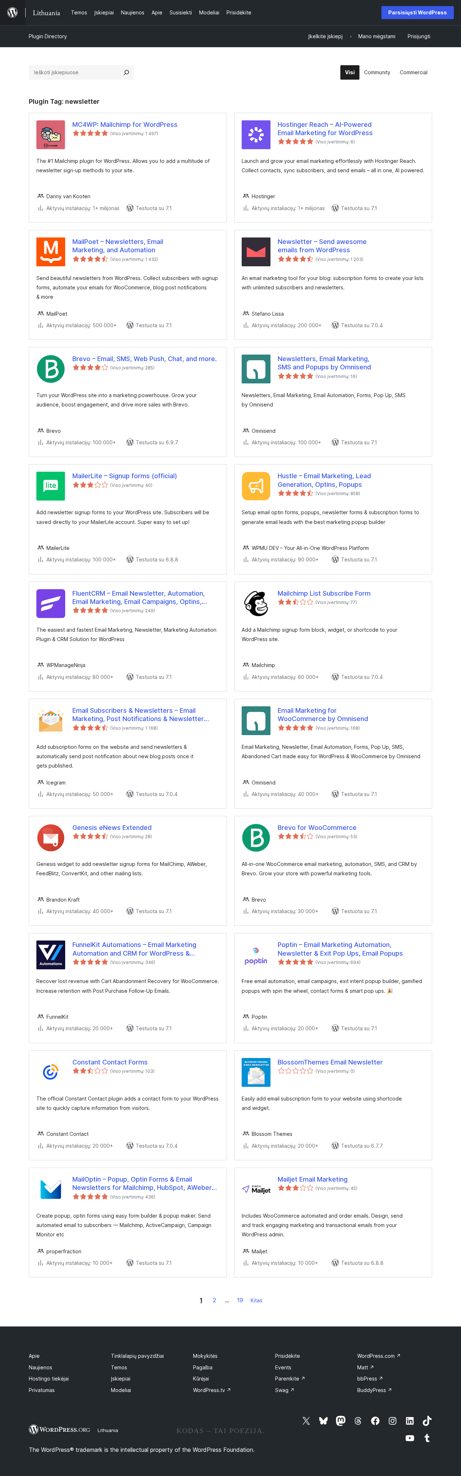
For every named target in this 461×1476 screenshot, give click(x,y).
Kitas (257, 1300)
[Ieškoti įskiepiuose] (126, 72)
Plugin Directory (48, 36)
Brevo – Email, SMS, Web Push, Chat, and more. (144, 359)
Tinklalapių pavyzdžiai (137, 1356)
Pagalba (202, 1367)
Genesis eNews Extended (112, 827)
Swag (285, 1390)
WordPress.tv (212, 1390)
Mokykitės (205, 1356)
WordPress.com (379, 1356)
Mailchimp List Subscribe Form (324, 593)
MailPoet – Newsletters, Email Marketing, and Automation (117, 246)
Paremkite (290, 1378)
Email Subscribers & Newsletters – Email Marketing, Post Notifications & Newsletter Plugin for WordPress (138, 715)
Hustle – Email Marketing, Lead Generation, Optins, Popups (324, 480)
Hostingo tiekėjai (49, 1378)
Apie (34, 1356)
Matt (365, 1367)
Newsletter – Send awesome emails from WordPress (322, 246)
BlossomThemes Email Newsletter (330, 1062)
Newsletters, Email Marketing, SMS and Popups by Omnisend (324, 363)
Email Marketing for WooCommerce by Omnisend (323, 715)
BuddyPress (374, 1390)
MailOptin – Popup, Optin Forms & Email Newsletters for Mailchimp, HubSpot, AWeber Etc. (142, 1183)
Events (283, 1367)
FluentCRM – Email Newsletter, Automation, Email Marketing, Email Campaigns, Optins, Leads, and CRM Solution (138, 598)
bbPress (370, 1378)
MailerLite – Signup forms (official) (124, 476)
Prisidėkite (287, 1356)
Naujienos (40, 1367)
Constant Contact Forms (110, 1062)
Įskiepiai (120, 1378)
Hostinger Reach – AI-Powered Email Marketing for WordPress (325, 129)
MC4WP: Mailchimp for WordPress (125, 124)
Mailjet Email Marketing (313, 1179)
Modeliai (121, 1390)
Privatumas (42, 1390)
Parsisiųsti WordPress (417, 12)
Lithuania (108, 1430)
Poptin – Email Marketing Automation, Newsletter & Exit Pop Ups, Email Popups (340, 949)
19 (240, 1300)
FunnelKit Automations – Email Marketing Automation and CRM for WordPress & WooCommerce (134, 949)
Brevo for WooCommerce (317, 827)
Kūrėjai (201, 1378)
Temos (119, 1367)
